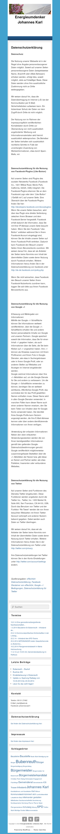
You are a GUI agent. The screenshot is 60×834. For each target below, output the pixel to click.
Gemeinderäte (38, 782)
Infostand (21, 787)
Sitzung (34, 807)
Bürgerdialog (27, 766)
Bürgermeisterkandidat (33, 775)
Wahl (12, 810)
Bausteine (15, 756)
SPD (40, 806)
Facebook (24, 819)
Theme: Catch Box (39, 830)
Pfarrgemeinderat (16, 807)
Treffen (46, 807)
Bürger (40, 762)
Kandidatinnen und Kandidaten (21, 791)
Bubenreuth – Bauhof (21, 669)
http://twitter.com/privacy (21, 548)
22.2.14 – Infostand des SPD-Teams (24, 638)
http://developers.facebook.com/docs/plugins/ (31, 206)
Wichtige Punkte (20, 810)
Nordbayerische (16, 803)
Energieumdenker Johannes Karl (30, 19)
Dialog (23, 779)
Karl (33, 791)
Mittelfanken (15, 800)
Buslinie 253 (18, 672)
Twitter (30, 819)
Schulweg (27, 807)
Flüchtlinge (14, 782)
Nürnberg (25, 803)
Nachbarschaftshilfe (25, 800)
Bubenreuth (26, 761)
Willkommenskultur (32, 810)
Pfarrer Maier (38, 803)
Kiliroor (37, 791)
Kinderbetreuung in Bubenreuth (25, 675)
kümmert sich (30, 794)
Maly (20, 797)
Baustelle (25, 756)
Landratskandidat (42, 794)
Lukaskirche (15, 797)
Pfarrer (30, 803)
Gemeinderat (25, 782)
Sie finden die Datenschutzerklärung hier (26, 723)
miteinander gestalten (31, 797)
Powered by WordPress (22, 830)
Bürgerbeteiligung (16, 766)
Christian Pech (15, 779)
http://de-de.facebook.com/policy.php (27, 270)
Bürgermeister (21, 770)
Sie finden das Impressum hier (22, 741)
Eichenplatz (29, 779)
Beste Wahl (34, 756)
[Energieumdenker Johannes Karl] (30, 13)
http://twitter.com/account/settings (31, 561)
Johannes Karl (38, 786)
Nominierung (37, 800)
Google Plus (36, 819)
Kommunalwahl (17, 794)
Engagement (37, 779)
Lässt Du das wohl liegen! (23, 683)
